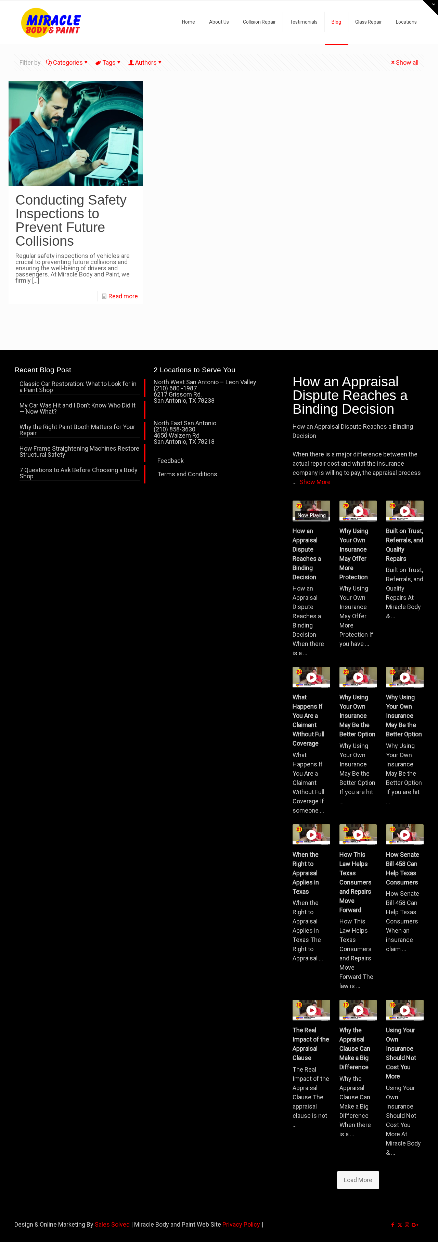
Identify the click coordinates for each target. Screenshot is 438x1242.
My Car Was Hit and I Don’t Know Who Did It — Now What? (78, 408)
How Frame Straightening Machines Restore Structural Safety (79, 451)
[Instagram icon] (407, 1225)
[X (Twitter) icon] (399, 1225)
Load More (358, 1179)
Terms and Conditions (187, 474)
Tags (109, 62)
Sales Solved (112, 1224)
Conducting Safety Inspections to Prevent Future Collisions (71, 220)
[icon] (414, 1225)
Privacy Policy (241, 1224)
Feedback (170, 460)
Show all (407, 62)
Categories (68, 62)
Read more (123, 296)
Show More (315, 482)
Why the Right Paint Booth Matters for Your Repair (77, 430)
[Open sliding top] (430, 7)
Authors (146, 62)
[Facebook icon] (392, 1225)
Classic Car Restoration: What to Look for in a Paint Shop (78, 387)
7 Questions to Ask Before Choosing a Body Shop (79, 473)
